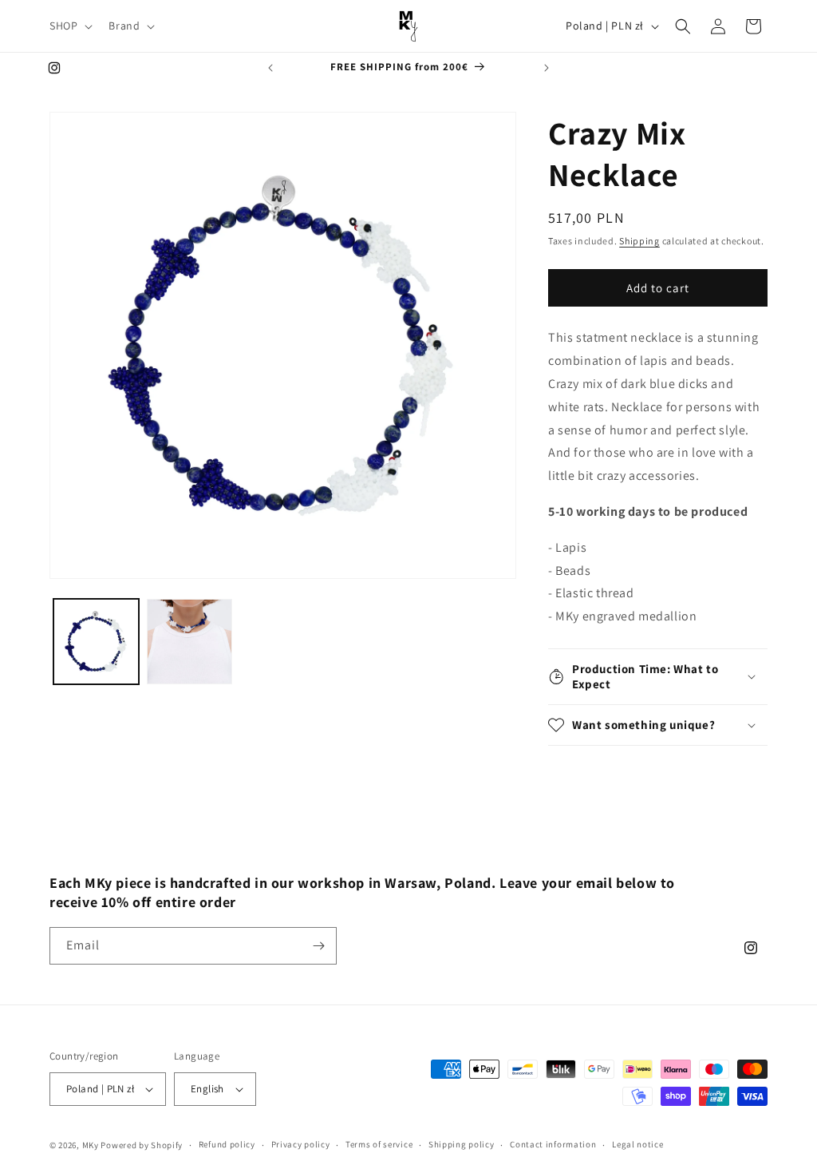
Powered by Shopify (142, 1145)
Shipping (639, 241)
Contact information (553, 1144)
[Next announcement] (546, 68)
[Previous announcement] (270, 68)
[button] (69, 25)
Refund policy (227, 1144)
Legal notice (637, 1144)
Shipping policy (461, 1144)
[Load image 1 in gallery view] (96, 641)
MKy (90, 1145)
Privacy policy (300, 1144)
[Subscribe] (318, 946)
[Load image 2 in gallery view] (189, 641)
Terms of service (378, 1144)
